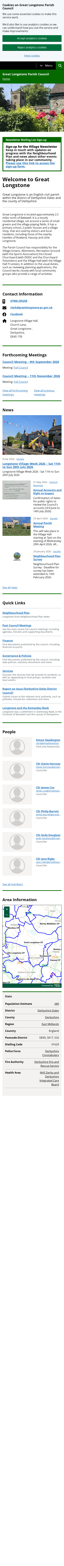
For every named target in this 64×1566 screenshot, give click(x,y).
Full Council (21, 367)
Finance (7, 640)
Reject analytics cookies (32, 47)
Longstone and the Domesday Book (25, 708)
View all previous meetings (44, 392)
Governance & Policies (16, 656)
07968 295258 (18, 301)
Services (7, 671)
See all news (9, 587)
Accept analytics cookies (32, 38)
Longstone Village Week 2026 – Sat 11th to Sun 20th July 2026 (31, 465)
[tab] (46, 65)
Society (20, 459)
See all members (12, 884)
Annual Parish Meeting (42, 524)
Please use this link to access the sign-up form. (30, 164)
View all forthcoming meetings (15, 392)
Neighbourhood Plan (16, 613)
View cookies (32, 55)
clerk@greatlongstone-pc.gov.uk (31, 307)
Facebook (16, 314)
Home (6, 79)
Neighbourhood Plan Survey (47, 557)
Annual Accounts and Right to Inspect (47, 491)
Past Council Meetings (16, 625)
